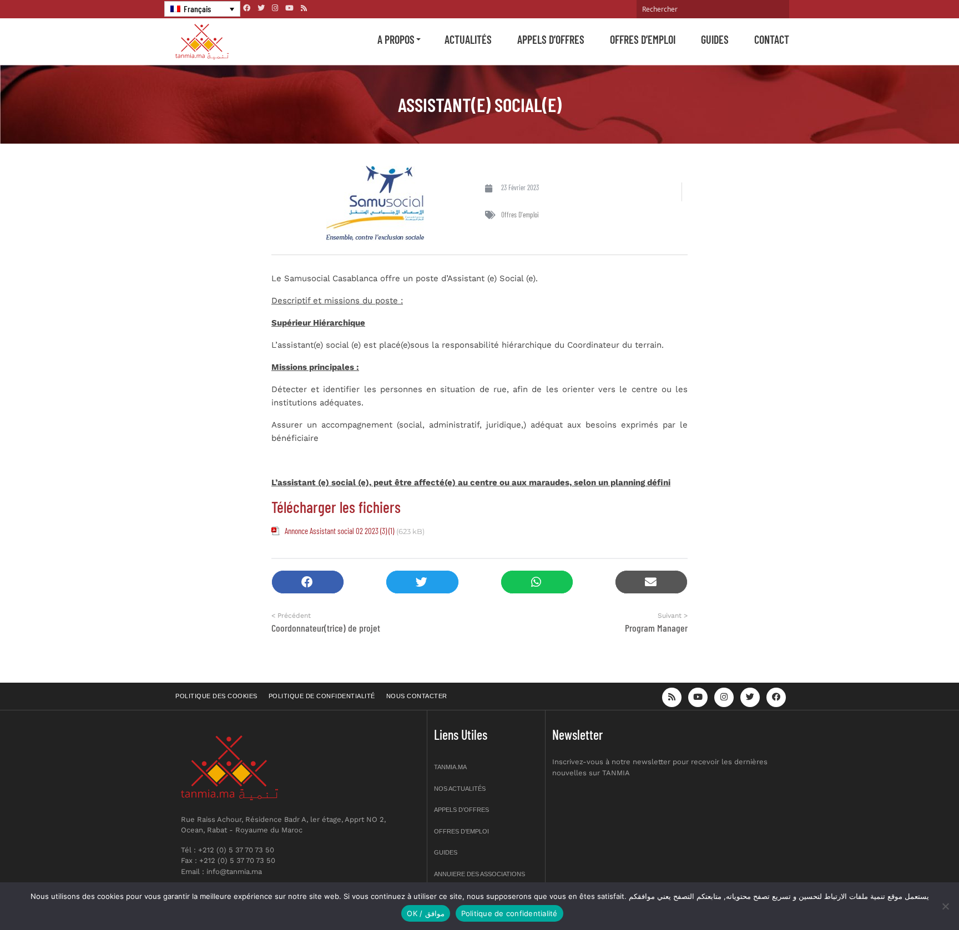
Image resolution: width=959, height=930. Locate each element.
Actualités (468, 39)
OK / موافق (425, 913)
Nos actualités (460, 788)
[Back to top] (912, 895)
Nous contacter (416, 696)
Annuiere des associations (479, 874)
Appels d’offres (550, 39)
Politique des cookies (216, 696)
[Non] (945, 906)
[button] (307, 582)
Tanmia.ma (450, 767)
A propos (396, 39)
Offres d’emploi (642, 39)
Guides (715, 39)
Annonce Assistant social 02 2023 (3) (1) (339, 531)
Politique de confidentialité (322, 696)
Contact (771, 39)
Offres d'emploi (520, 214)
